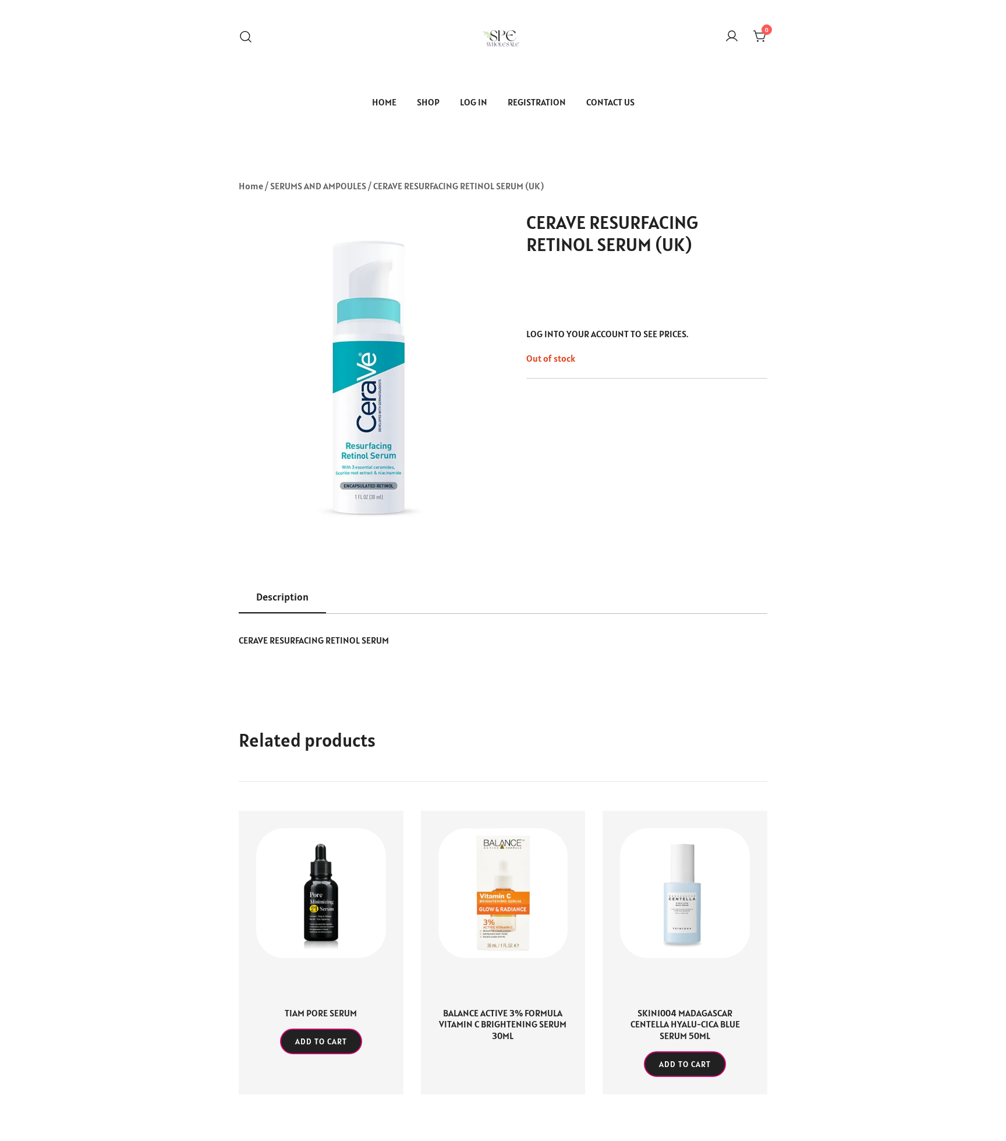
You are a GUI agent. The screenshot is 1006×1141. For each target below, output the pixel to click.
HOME (384, 102)
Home (251, 186)
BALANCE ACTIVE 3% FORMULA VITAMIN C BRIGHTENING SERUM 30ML (502, 1024)
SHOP (428, 102)
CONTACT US (610, 102)
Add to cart (321, 1041)
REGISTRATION (537, 102)
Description (282, 596)
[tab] (282, 597)
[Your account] (732, 36)
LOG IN (473, 102)
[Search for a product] (246, 36)
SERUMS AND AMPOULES (318, 186)
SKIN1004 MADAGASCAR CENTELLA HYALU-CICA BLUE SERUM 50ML (685, 1024)
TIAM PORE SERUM (321, 1013)
